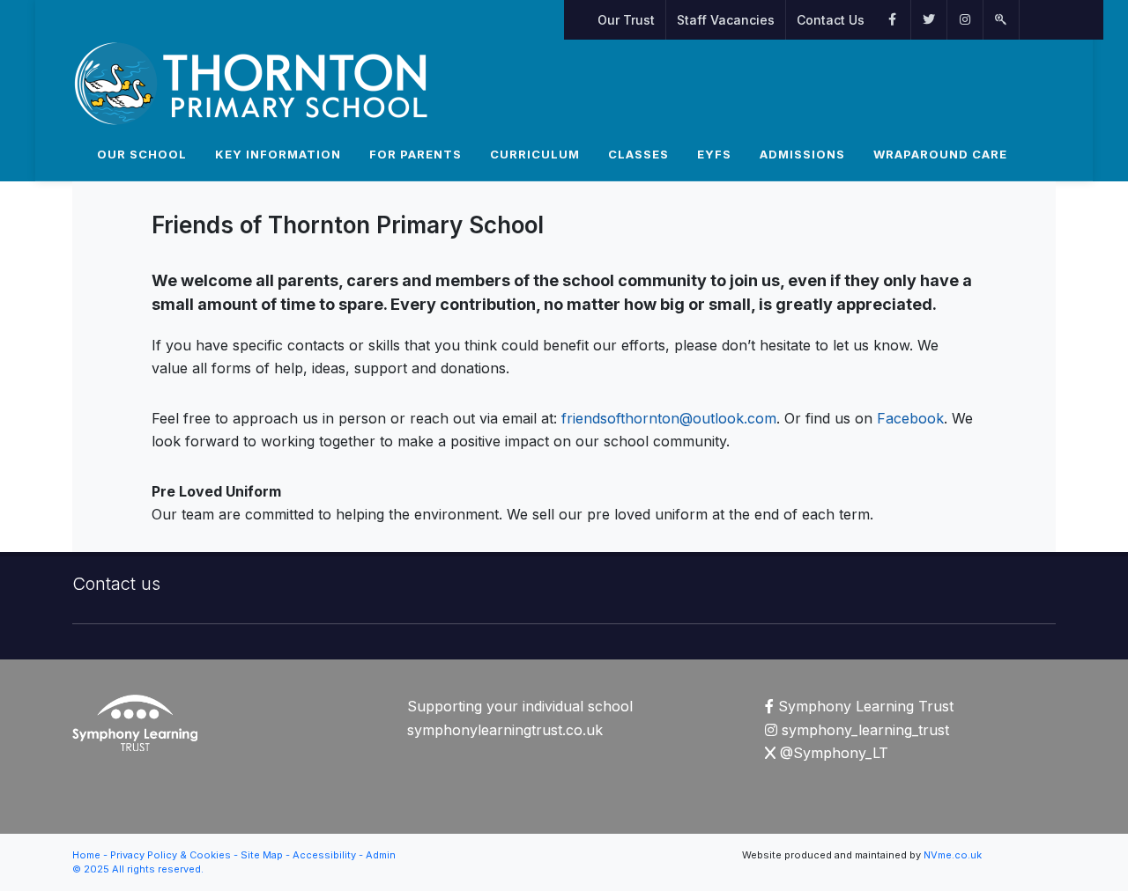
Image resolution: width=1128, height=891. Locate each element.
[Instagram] (965, 20)
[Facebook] (892, 20)
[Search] (1001, 20)
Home (86, 855)
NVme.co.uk (953, 855)
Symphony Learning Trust (864, 706)
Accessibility (324, 855)
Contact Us (831, 19)
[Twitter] (928, 20)
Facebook (908, 418)
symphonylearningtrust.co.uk (505, 730)
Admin (381, 855)
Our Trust (626, 19)
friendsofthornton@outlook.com (668, 418)
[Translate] (1028, 20)
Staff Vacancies (726, 19)
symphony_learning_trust (863, 730)
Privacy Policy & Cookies (170, 855)
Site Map (262, 855)
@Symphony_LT (832, 753)
